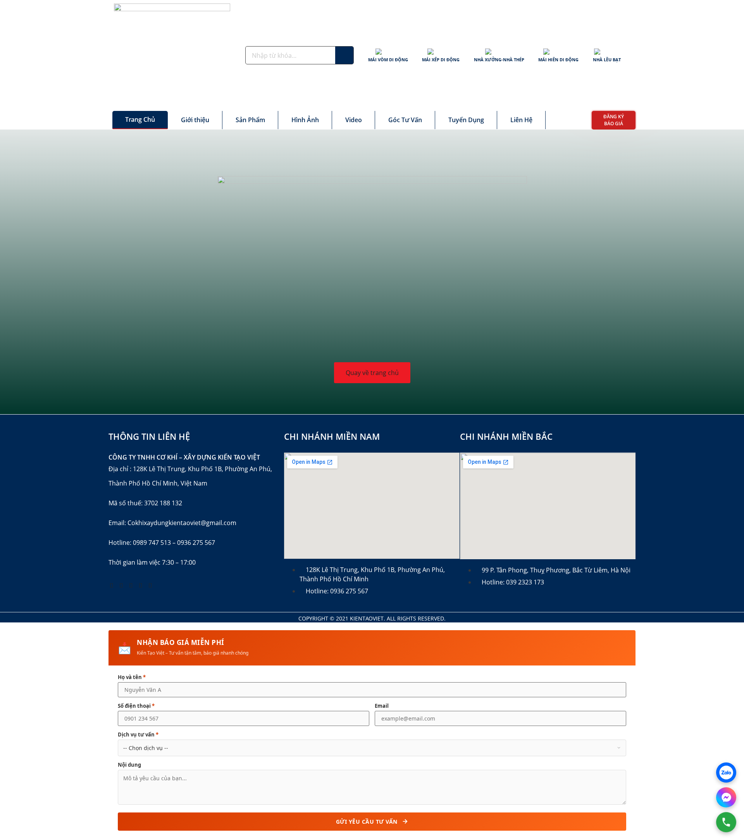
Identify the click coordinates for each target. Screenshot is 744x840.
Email (382, 706)
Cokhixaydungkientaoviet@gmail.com (181, 523)
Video (353, 120)
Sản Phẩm (250, 120)
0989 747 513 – (154, 542)
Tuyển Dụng (466, 120)
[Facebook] (111, 585)
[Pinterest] (131, 585)
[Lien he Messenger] (726, 797)
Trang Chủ (140, 119)
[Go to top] (722, 772)
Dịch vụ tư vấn (138, 734)
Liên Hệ (521, 120)
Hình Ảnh (305, 120)
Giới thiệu (195, 120)
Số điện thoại (136, 706)
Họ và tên (132, 677)
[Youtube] (121, 585)
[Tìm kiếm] (344, 55)
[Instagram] (141, 585)
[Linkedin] (150, 585)
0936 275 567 (196, 542)
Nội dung (129, 764)
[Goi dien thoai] (726, 822)
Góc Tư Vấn (405, 120)
